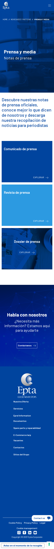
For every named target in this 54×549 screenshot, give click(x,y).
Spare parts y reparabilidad (27, 428)
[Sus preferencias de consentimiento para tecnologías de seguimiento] (49, 544)
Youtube (35, 532)
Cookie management (27, 528)
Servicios (18, 408)
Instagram (19, 532)
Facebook (24, 532)
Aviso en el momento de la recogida (22, 545)
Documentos (19, 421)
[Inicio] (6, 5)
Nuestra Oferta (21, 401)
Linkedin (29, 532)
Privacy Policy (31, 522)
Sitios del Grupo (21, 454)
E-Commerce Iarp (22, 435)
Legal (42, 522)
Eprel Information (22, 415)
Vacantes (18, 440)
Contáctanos (25, 345)
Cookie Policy (15, 522)
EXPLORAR (38, 177)
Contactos (18, 447)
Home (5, 19)
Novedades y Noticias (21, 19)
